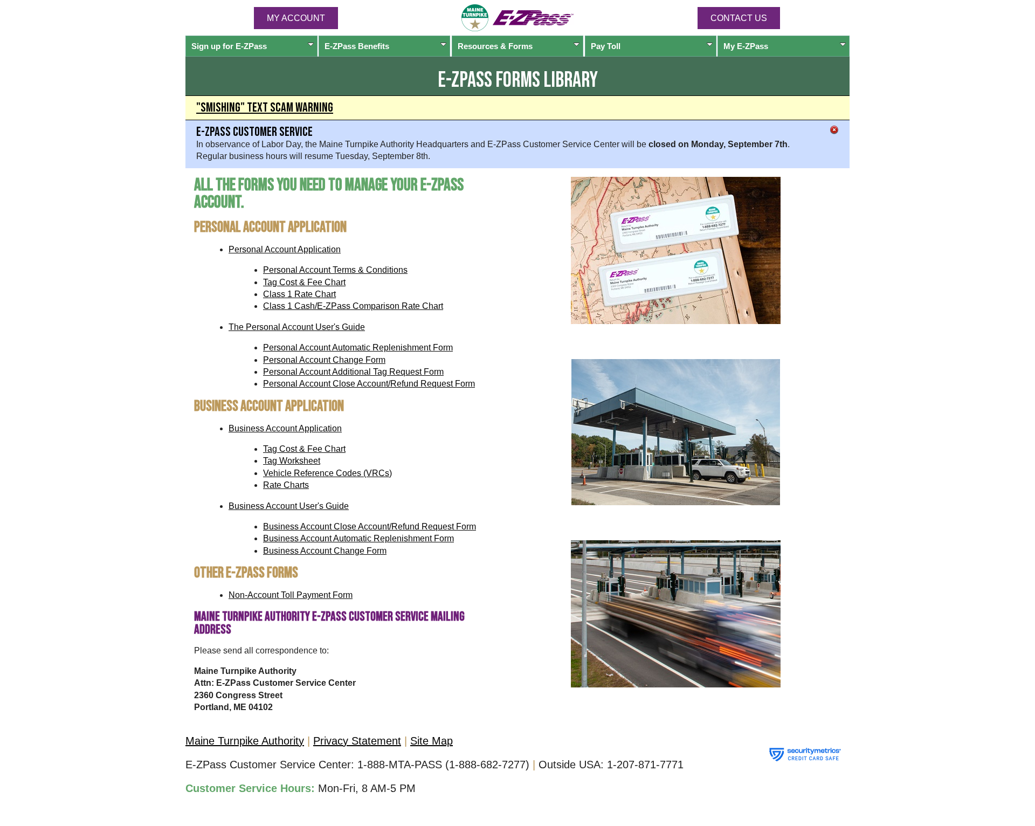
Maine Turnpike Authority (244, 741)
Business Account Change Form (325, 550)
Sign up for (229, 46)
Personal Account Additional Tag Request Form (353, 371)
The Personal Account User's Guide (297, 327)
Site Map (431, 741)
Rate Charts (286, 485)
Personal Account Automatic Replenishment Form (358, 347)
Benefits (357, 46)
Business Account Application (285, 428)
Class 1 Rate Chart (299, 294)
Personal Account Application (285, 249)
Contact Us (738, 18)
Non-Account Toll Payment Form (291, 595)
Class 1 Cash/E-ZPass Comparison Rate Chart (353, 306)
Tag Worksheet (291, 460)
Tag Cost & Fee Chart (304, 282)
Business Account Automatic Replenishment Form (358, 538)
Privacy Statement (357, 741)
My (745, 46)
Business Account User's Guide (289, 506)
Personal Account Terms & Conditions (335, 269)
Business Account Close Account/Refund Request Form (369, 526)
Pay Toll (605, 46)
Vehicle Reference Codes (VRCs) (327, 473)
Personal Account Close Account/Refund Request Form (369, 383)
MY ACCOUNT (296, 18)
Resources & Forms (495, 46)
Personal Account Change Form (324, 359)
